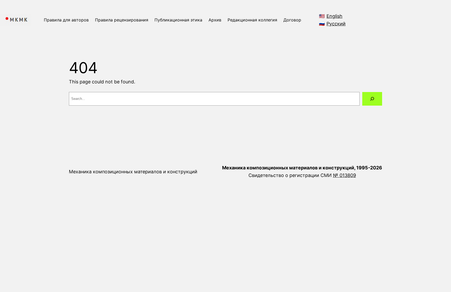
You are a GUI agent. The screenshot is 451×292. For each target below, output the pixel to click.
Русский (336, 23)
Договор (292, 19)
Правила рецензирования (121, 19)
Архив (215, 19)
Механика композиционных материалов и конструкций (133, 171)
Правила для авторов (66, 19)
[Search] (372, 99)
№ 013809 (344, 175)
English (334, 16)
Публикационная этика (178, 19)
